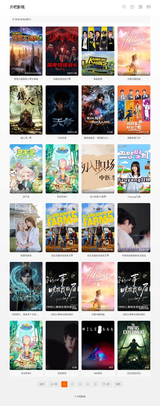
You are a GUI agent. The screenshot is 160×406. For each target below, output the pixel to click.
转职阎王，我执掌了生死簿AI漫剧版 (29, 314)
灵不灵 (26, 196)
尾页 (118, 384)
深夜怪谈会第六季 (62, 79)
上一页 (54, 384)
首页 (42, 384)
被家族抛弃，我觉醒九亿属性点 (99, 138)
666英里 (98, 373)
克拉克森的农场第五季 (62, 255)
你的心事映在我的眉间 (62, 314)
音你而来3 (62, 196)
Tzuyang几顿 (134, 196)
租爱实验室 (26, 255)
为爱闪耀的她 (133, 79)
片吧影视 (17, 7)
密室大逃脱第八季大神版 (26, 79)
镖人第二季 (26, 138)
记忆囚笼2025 (134, 373)
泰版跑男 (98, 79)
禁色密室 (62, 373)
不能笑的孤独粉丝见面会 (134, 255)
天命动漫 (62, 138)
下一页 (106, 384)
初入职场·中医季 (98, 196)
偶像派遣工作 (133, 138)
